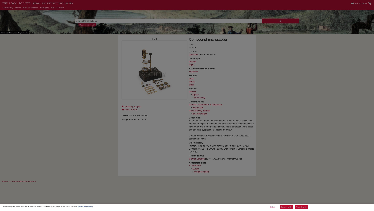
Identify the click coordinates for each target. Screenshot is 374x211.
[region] (187, 207)
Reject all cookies (286, 207)
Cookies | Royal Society (85, 206)
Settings (272, 207)
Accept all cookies (301, 207)
